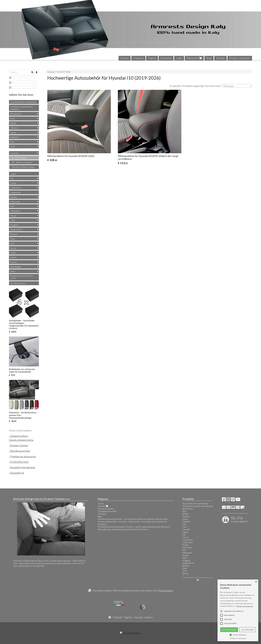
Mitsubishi (15, 211)
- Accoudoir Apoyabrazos (22, 467)
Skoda (13, 248)
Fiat (12, 141)
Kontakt (220, 58)
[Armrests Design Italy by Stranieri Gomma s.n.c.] (130, 30)
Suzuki (13, 257)
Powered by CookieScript (238, 638)
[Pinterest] (233, 500)
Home (101, 503)
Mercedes (15, 201)
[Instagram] (228, 500)
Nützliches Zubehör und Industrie (21, 107)
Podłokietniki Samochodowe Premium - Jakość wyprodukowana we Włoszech (134, 526)
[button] (234, 611)
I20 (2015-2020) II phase (23, 167)
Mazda (13, 197)
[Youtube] (237, 500)
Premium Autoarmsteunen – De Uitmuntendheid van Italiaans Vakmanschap (132, 519)
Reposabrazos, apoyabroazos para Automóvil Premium (123, 529)
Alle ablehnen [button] (247, 630)
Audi (12, 118)
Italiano (125, 58)
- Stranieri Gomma (18, 445)
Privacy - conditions (239, 58)
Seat (12, 243)
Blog (209, 58)
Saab (12, 238)
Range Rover (16, 229)
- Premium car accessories (22, 456)
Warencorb (193, 58)
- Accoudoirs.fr (16, 472)
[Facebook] (224, 500)
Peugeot (14, 224)
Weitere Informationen (245, 606)
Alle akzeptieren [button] (229, 630)
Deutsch (117, 617)
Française (138, 58)
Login (179, 58)
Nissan (13, 215)
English (152, 58)
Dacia (13, 132)
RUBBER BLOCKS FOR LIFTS (21, 277)
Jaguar (13, 173)
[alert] (237, 610)
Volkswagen (15, 266)
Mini (12, 206)
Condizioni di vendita (107, 511)
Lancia (13, 183)
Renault (13, 234)
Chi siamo (102, 513)
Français (138, 617)
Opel (12, 220)
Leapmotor (15, 192)
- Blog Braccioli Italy (19, 450)
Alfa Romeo (15, 113)
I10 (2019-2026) (64, 72)
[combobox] (237, 86)
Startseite (166, 58)
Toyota (13, 262)
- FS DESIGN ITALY (19, 461)
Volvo (12, 271)
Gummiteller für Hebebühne (23, 102)
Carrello (102, 506)
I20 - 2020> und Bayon (21, 162)
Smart (13, 252)
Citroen (13, 127)
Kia (11, 178)
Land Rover (15, 187)
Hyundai (50, 72)
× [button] (256, 582)
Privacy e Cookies (106, 508)
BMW (13, 123)
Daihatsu (14, 137)
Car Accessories (17, 283)
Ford (12, 146)
